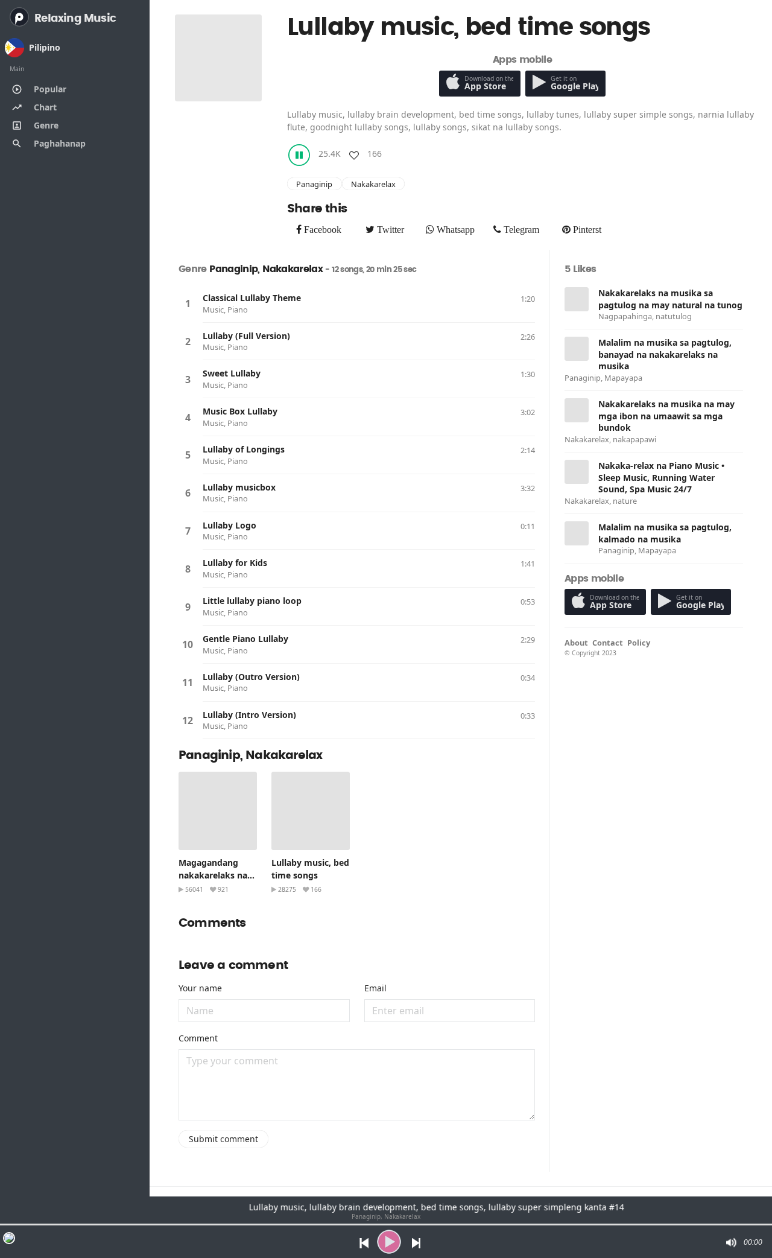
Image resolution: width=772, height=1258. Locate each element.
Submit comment (223, 1139)
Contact (607, 642)
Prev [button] (361, 1242)
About (576, 642)
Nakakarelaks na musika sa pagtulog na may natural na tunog (670, 299)
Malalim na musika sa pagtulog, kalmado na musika (665, 533)
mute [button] (730, 1242)
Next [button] (417, 1242)
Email (375, 988)
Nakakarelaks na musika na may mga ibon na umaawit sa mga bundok (666, 415)
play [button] (389, 1242)
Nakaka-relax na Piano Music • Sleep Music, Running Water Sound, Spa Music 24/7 (661, 477)
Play (188, 303)
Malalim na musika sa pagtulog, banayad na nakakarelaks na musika (665, 354)
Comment (198, 1038)
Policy (638, 642)
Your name (200, 988)
